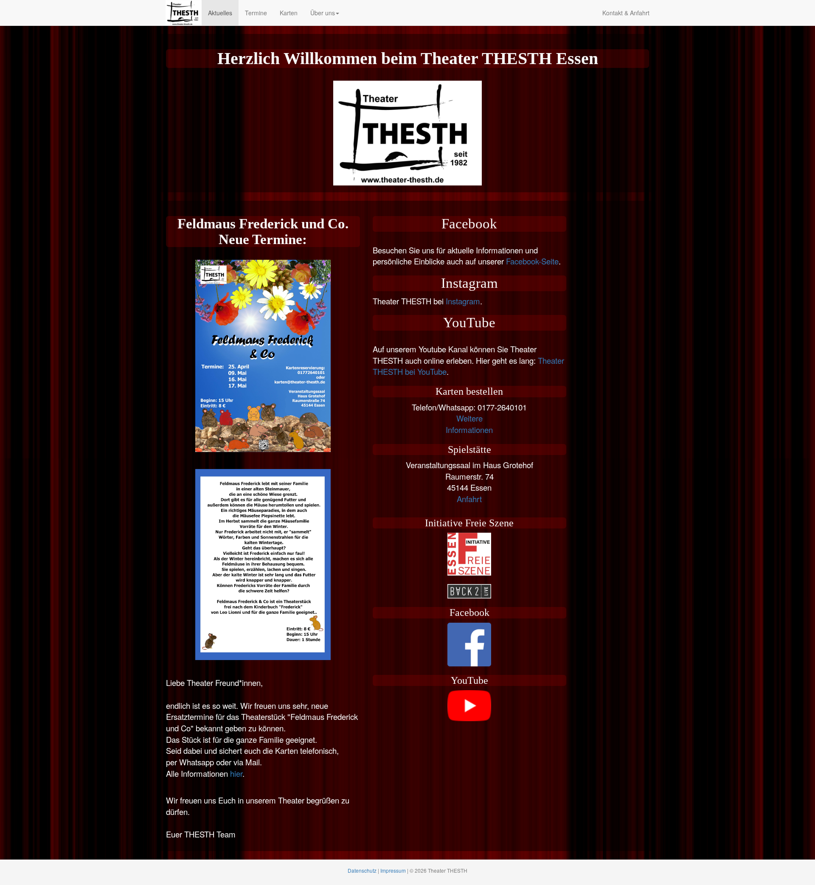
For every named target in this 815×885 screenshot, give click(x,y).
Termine (256, 12)
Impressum (393, 870)
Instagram (463, 300)
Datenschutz (362, 870)
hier (236, 773)
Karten (289, 12)
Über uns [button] (322, 12)
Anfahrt (469, 498)
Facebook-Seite (532, 261)
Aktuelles (220, 12)
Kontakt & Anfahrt (625, 12)
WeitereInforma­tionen (469, 424)
